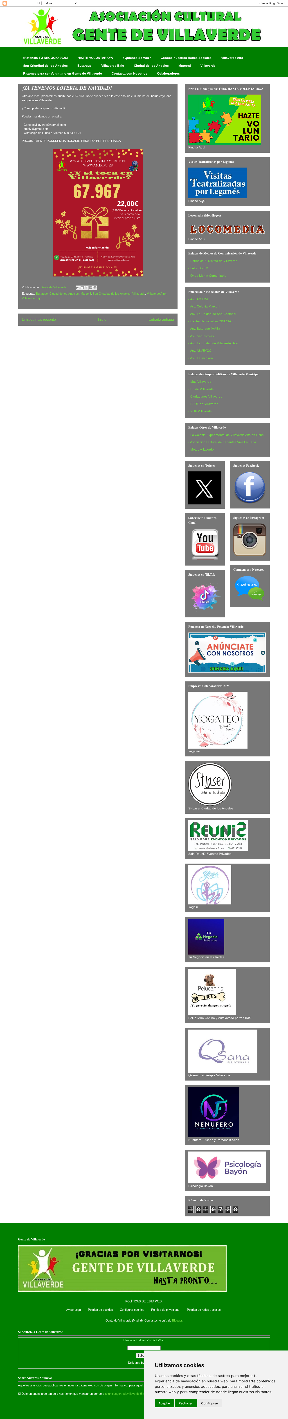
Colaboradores (168, 73)
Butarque (84, 65)
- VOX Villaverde (200, 411)
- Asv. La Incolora (200, 358)
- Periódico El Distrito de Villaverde (212, 261)
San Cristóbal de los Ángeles (45, 65)
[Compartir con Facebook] (90, 287)
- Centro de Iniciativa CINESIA (209, 321)
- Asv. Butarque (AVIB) (204, 328)
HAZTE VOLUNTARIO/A (95, 58)
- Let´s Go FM (198, 268)
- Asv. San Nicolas (201, 336)
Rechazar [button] (186, 1403)
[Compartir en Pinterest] (95, 287)
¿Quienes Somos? (137, 58)
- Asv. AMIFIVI (198, 299)
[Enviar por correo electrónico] (78, 287)
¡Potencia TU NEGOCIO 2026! (45, 58)
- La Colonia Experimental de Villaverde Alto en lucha (226, 435)
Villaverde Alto (232, 58)
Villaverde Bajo (112, 65)
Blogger (177, 1320)
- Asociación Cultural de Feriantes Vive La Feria (222, 442)
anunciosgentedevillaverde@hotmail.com (131, 1393)
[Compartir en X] (86, 287)
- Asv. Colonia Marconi (204, 306)
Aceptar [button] (164, 1403)
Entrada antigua (161, 319)
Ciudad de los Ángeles (151, 65)
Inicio (102, 319)
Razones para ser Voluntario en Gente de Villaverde (62, 73)
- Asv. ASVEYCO (200, 350)
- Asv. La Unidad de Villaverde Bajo (213, 343)
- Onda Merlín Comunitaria (207, 275)
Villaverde (208, 65)
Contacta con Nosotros (129, 73)
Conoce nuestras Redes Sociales (186, 58)
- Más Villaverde (199, 381)
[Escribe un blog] (82, 287)
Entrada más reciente (39, 319)
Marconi (184, 65)
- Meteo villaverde (201, 449)
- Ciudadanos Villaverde (205, 396)
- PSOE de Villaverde (203, 404)
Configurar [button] (209, 1403)
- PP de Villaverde (201, 389)
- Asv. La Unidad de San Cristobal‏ (212, 314)
